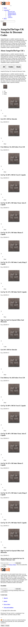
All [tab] (4, 91)
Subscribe (18, 563)
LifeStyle (10, 17)
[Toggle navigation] (11, 5)
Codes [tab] (5, 92)
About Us (6, 598)
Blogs (5, 18)
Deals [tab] (5, 94)
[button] (15, 10)
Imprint (5, 601)
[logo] (5, 5)
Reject (2, 625)
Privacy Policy (12, 564)
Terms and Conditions (8, 607)
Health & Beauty (12, 14)
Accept (7, 625)
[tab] (3, 67)
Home (5, 8)
